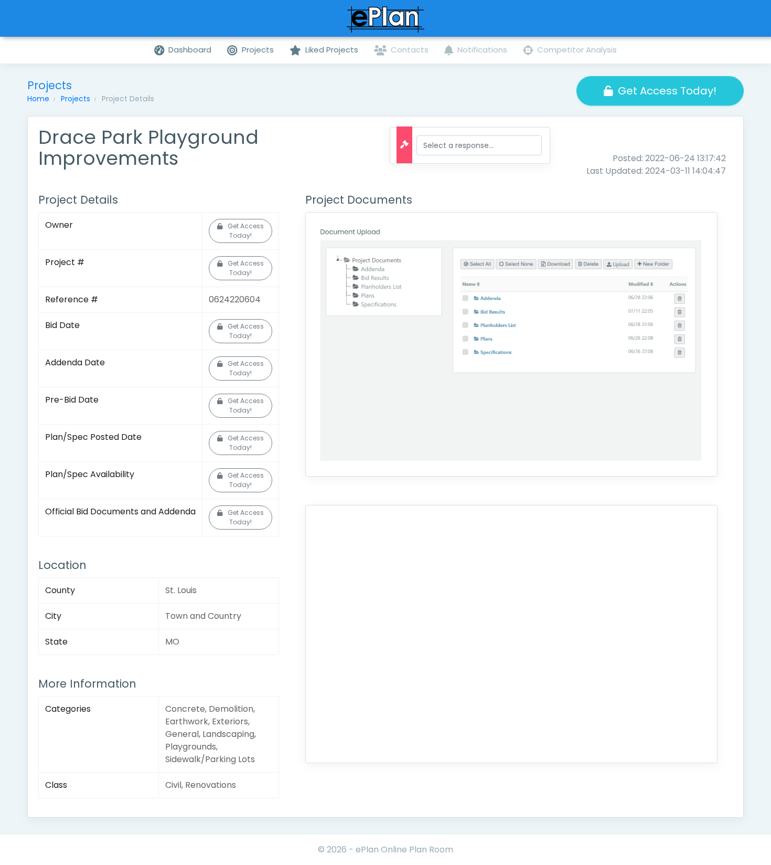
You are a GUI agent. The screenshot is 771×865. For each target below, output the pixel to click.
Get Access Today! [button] (667, 90)
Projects (75, 98)
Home (38, 98)
